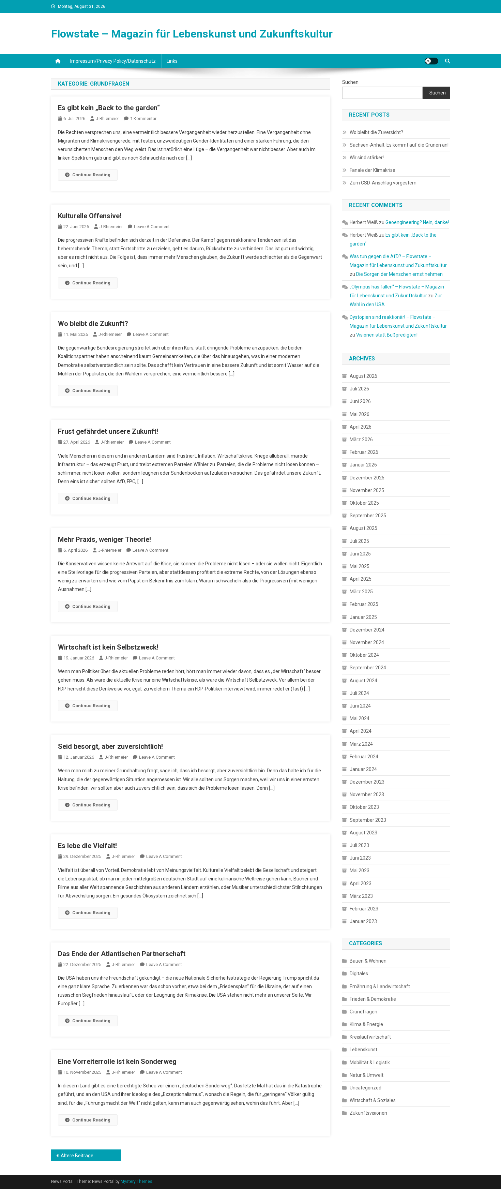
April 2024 (360, 731)
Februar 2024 (364, 756)
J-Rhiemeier (107, 118)
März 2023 (361, 896)
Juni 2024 (360, 706)
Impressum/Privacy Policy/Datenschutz (113, 61)
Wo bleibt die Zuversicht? (376, 132)
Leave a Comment (152, 226)
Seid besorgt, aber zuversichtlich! (110, 746)
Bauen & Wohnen (368, 961)
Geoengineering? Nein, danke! (417, 222)
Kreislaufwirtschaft (370, 1037)
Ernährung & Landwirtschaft (380, 986)
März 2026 (361, 439)
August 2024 (363, 680)
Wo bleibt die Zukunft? (93, 323)
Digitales (359, 973)
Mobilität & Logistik (370, 1062)
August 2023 (363, 832)
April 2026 (360, 427)
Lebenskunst (363, 1049)
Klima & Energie (366, 1024)
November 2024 (367, 642)
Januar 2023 (363, 921)
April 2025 (360, 579)
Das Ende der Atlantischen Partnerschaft (121, 954)
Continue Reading (91, 174)
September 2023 (368, 820)
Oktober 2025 (364, 503)
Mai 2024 (359, 718)
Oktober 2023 (364, 807)
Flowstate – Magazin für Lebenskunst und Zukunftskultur (192, 33)
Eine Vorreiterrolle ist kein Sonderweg (117, 1061)
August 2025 (363, 528)
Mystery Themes (136, 1181)
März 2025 (361, 591)
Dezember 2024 (367, 630)
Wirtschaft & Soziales (373, 1100)
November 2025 (367, 490)
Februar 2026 (364, 452)
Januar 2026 (363, 464)
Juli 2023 (359, 845)
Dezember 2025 (367, 477)
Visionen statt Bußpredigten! (387, 335)
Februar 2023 (364, 908)
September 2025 (368, 515)
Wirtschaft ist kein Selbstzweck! (108, 647)
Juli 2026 (359, 388)
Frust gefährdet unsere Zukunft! (108, 431)
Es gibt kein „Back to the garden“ (109, 108)
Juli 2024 (359, 693)
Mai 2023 (359, 870)
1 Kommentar (143, 118)
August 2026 (363, 376)
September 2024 (368, 667)
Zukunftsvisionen (368, 1113)
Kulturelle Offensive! (89, 216)
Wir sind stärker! (367, 157)
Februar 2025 (364, 604)
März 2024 (361, 744)
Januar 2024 (363, 769)
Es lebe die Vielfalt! (87, 846)
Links (172, 61)
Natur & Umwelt (366, 1075)
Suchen (350, 82)
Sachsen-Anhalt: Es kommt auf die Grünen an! (399, 145)
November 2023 (367, 794)
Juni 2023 (360, 858)
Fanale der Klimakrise (372, 170)
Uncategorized (365, 1087)
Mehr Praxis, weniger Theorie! (104, 539)
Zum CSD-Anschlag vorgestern (383, 182)
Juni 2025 (360, 553)
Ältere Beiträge (77, 1155)
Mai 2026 (359, 414)
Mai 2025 (359, 566)
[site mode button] (431, 61)
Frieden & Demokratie (373, 999)
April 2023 (360, 883)
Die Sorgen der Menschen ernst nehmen (399, 274)
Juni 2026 (360, 401)
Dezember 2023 (367, 782)
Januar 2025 (363, 617)
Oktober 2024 (364, 655)
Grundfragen (363, 1011)
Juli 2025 (359, 541)
